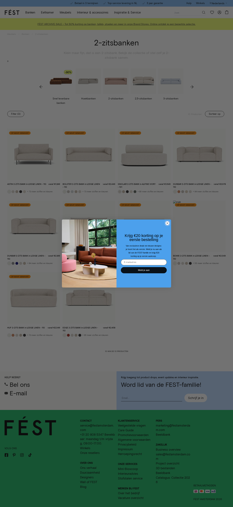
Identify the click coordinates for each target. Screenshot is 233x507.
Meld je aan (144, 270)
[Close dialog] (167, 223)
